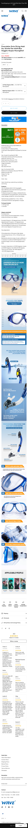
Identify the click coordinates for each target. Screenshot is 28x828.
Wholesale (6, 618)
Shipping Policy (5, 762)
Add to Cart (14, 825)
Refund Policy (4, 764)
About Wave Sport (6, 757)
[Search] (22, 11)
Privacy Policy (4, 766)
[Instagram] (12, 807)
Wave (2, 44)
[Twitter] (2, 807)
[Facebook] (5, 807)
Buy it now (14, 112)
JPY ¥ (2, 818)
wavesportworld (8, 822)
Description (4, 125)
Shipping (10, 99)
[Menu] (2, 10)
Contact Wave (5, 759)
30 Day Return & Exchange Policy (11, 622)
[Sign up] (26, 783)
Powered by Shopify (16, 822)
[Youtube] (9, 807)
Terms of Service (5, 768)
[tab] (5, 125)
